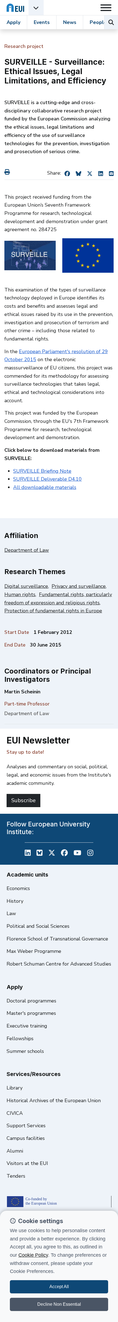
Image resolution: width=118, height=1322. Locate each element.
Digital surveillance (26, 586)
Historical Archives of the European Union (54, 1100)
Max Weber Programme (34, 951)
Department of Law (26, 550)
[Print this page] (8, 172)
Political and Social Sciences (38, 926)
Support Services (26, 1125)
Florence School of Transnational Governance (57, 939)
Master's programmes (31, 1013)
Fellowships (20, 1038)
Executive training (27, 1026)
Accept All (59, 1286)
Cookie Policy (33, 1255)
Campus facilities (26, 1138)
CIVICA (15, 1113)
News (69, 22)
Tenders (16, 1176)
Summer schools (25, 1051)
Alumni (15, 1151)
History (15, 901)
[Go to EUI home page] (15, 7)
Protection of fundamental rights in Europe (53, 610)
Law (11, 913)
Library (15, 1088)
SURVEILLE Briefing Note (42, 471)
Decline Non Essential (59, 1304)
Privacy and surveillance (79, 586)
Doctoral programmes (31, 1000)
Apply (13, 22)
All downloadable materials (44, 487)
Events (42, 22)
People (98, 22)
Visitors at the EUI (27, 1163)
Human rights (19, 594)
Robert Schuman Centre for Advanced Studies (59, 964)
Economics (18, 888)
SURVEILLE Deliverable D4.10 (47, 479)
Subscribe (23, 800)
